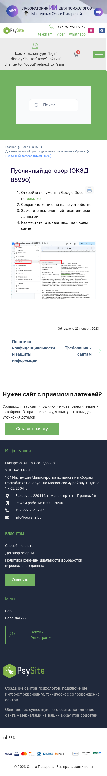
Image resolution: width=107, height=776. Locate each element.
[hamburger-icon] (99, 54)
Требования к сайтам (78, 351)
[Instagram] (91, 30)
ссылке (34, 198)
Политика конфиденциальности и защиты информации (33, 351)
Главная (10, 147)
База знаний (30, 147)
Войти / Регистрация (41, 635)
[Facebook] (102, 30)
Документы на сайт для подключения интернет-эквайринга (45, 151)
